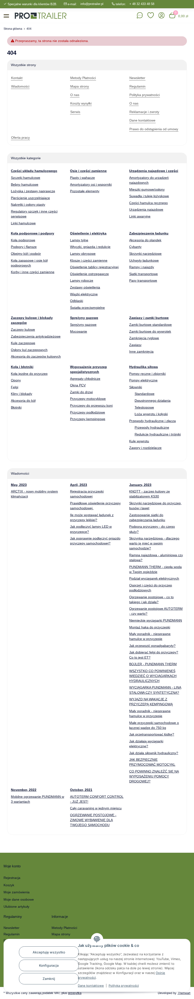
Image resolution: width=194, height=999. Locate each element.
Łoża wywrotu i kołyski (151, 414)
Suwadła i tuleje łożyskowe (149, 196)
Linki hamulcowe (23, 223)
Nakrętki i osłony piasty (28, 204)
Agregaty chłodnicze (85, 378)
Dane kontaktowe (91, 985)
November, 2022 (23, 790)
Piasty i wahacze (82, 178)
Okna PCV (78, 385)
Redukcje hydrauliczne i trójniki (158, 434)
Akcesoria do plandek (145, 240)
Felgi (14, 387)
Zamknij (49, 979)
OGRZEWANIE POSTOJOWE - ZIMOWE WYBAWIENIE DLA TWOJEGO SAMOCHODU (93, 820)
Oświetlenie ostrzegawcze (89, 274)
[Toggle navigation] (6, 15)
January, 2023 (140, 485)
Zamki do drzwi (81, 392)
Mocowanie (78, 331)
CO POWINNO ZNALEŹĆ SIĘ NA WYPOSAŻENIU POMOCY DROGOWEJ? (154, 776)
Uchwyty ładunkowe (144, 260)
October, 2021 (81, 790)
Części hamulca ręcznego (148, 203)
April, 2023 (78, 485)
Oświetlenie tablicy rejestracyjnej (94, 267)
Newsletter (11, 928)
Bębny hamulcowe (24, 184)
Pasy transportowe (143, 280)
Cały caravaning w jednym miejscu (96, 808)
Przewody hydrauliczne (152, 427)
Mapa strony (61, 934)
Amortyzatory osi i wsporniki (91, 184)
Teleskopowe (144, 407)
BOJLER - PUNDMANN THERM (153, 664)
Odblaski (76, 301)
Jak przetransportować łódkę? (151, 734)
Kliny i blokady (21, 394)
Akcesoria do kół (23, 400)
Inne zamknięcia (141, 351)
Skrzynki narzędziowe (145, 253)
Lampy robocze (81, 280)
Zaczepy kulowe (23, 329)
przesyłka (74, 993)
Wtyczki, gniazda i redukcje (90, 247)
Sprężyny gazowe (83, 324)
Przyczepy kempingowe (87, 419)
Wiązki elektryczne (84, 294)
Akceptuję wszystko (49, 952)
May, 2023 (19, 485)
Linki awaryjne (139, 216)
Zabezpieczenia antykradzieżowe (36, 336)
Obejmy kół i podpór (26, 253)
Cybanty (135, 247)
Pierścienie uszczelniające (30, 198)
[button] (150, 15)
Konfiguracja (49, 965)
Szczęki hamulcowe (25, 178)
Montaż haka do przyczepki (149, 627)
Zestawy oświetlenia (85, 287)
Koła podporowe (23, 240)
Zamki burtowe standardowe (150, 324)
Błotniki (16, 407)
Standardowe (144, 394)
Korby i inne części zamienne (32, 272)
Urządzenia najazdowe (146, 209)
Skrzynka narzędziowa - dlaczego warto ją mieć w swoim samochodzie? (154, 543)
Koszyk (9, 885)
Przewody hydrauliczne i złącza (152, 421)
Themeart (183, 993)
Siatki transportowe (143, 274)
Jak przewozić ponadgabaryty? (152, 646)
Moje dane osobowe (19, 899)
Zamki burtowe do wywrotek (150, 331)
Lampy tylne (79, 240)
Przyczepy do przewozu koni (91, 405)
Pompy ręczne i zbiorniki (147, 374)
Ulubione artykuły (16, 906)
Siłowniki (135, 387)
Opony (16, 380)
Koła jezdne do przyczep (29, 374)
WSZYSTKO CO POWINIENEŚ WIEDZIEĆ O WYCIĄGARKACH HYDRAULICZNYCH (152, 676)
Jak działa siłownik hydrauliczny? (153, 753)
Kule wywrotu (139, 441)
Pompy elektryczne (143, 380)
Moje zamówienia (17, 892)
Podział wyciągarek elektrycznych (154, 578)
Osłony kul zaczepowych (29, 350)
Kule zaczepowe (23, 343)
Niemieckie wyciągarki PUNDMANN (155, 620)
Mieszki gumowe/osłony (147, 189)
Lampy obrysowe (83, 253)
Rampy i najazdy (141, 267)
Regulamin (12, 934)
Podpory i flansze (24, 247)
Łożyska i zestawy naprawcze (33, 191)
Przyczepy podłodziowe (87, 412)
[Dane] (140, 15)
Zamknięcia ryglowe (144, 338)
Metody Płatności (64, 928)
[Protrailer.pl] (40, 15)
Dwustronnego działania (153, 400)
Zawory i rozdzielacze (145, 448)
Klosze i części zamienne (88, 260)
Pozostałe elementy (84, 191)
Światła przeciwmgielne (87, 307)
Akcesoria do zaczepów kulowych (36, 356)
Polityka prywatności (124, 985)
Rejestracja (12, 878)
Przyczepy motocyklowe (88, 399)
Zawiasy (135, 345)
